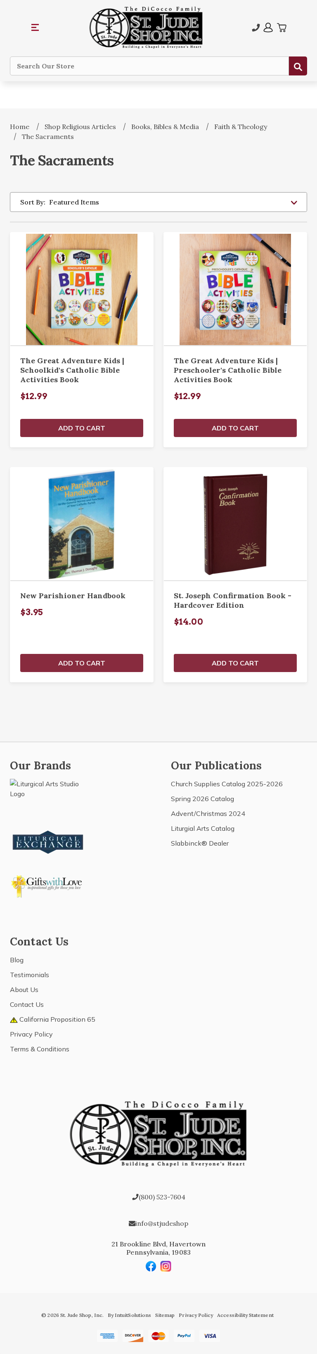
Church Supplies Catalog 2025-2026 (227, 784)
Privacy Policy (31, 1034)
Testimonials (29, 975)
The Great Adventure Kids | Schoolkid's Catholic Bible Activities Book (72, 370)
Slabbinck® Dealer (200, 843)
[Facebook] (151, 1266)
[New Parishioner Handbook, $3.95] (82, 524)
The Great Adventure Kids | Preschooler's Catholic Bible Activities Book (228, 370)
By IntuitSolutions (129, 1315)
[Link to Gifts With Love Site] (48, 885)
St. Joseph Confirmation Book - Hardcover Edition (232, 600)
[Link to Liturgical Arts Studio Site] (48, 797)
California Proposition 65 (56, 1019)
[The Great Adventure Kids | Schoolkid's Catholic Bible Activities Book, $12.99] (82, 289)
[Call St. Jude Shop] (256, 28)
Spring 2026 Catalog (202, 799)
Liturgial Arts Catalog (202, 828)
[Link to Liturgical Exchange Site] (48, 841)
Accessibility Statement (245, 1315)
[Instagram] (166, 1266)
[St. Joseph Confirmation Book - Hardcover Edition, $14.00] (235, 524)
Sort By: (32, 202)
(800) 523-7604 (162, 1197)
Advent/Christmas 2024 (208, 813)
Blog (17, 960)
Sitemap (165, 1315)
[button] (35, 28)
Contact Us (27, 1004)
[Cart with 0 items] (281, 28)
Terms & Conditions (39, 1049)
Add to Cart (81, 428)
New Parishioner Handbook (72, 595)
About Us (24, 989)
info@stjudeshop (161, 1223)
